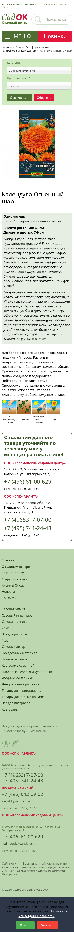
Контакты (9, 598)
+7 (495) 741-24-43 (27, 528)
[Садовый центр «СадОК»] (14, 18)
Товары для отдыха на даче (23, 697)
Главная (8, 560)
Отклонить (47, 925)
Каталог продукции (16, 573)
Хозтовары (10, 709)
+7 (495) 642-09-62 (22, 794)
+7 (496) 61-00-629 (27, 481)
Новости (8, 591)
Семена (7, 628)
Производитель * (19, 78)
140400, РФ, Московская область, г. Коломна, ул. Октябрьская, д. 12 (32, 471)
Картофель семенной (18, 665)
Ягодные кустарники (17, 678)
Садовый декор (13, 646)
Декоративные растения (20, 684)
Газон (6, 640)
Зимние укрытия (14, 659)
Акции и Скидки (14, 585)
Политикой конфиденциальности (43, 913)
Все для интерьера (16, 703)
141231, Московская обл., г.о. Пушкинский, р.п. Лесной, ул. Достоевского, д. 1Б (28, 507)
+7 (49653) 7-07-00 (27, 519)
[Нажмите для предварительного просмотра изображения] (37, 144)
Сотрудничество (14, 579)
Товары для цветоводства (21, 690)
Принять (25, 925)
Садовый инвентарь (17, 615)
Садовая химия (13, 609)
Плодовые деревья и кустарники (27, 671)
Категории (14, 62)
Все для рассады (14, 634)
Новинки (55, 36)
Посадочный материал (19, 653)
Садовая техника (14, 621)
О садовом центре (16, 566)
